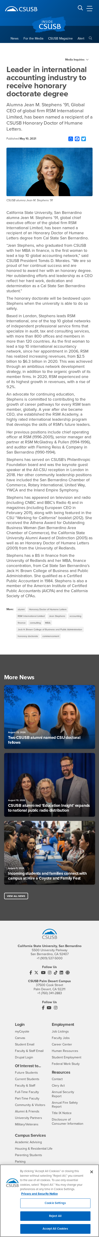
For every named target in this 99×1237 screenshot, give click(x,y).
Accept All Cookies (55, 1229)
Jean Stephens (57, 616)
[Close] (92, 1172)
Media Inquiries (74, 59)
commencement (50, 636)
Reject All (55, 1216)
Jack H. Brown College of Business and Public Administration (50, 629)
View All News (16, 896)
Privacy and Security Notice (39, 1194)
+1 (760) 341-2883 (49, 993)
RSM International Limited (31, 616)
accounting (75, 616)
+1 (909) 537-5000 (50, 958)
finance (22, 622)
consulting (35, 622)
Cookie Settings (55, 1203)
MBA (47, 622)
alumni (21, 609)
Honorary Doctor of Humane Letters (48, 609)
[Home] (21, 9)
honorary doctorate (28, 636)
